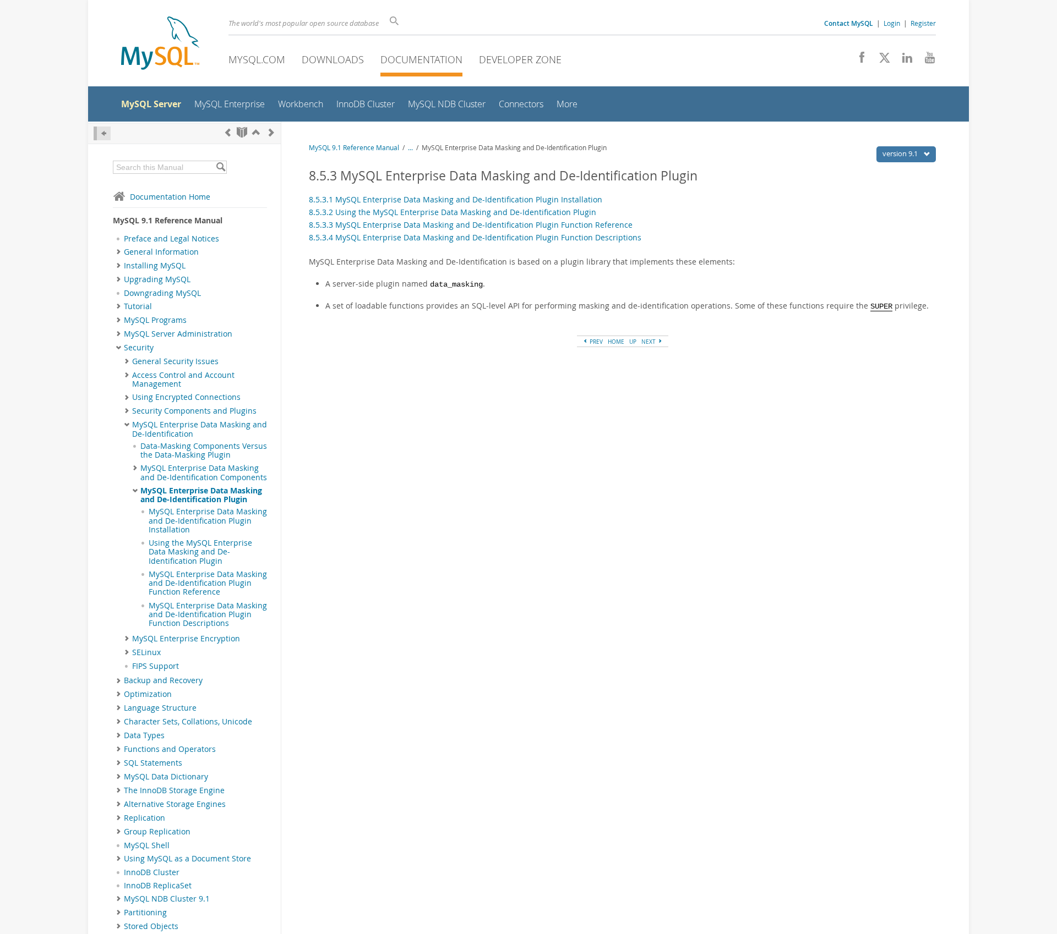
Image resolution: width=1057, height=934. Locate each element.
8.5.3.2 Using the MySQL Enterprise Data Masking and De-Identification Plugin (452, 212)
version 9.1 (900, 153)
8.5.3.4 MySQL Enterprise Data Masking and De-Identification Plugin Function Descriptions (475, 237)
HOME (616, 341)
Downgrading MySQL (162, 293)
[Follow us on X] (880, 60)
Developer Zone (520, 59)
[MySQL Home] (160, 44)
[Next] (271, 132)
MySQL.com (256, 59)
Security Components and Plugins (194, 411)
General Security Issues (175, 361)
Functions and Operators (170, 749)
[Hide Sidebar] (102, 133)
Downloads (333, 59)
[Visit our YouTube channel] (926, 60)
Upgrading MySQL (157, 279)
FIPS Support (155, 666)
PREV (595, 341)
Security (139, 348)
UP (632, 341)
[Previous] (228, 132)
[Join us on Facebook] (858, 60)
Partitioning (145, 912)
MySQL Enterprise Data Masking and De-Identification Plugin (201, 495)
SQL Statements (153, 763)
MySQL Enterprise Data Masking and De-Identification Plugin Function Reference (208, 583)
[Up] (256, 132)
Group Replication (157, 832)
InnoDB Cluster (151, 872)
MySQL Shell (147, 845)
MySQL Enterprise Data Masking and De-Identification (199, 429)
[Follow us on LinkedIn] (903, 60)
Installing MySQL (155, 266)
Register (923, 23)
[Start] (242, 132)
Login (892, 23)
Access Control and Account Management (183, 379)
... (410, 148)
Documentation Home (170, 196)
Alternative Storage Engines (175, 804)
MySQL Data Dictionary (166, 777)
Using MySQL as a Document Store (187, 859)
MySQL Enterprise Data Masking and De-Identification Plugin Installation (208, 521)
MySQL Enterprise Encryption (186, 639)
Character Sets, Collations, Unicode (188, 722)
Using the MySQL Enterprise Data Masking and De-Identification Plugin (200, 552)
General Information (161, 252)
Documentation (421, 59)
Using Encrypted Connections (186, 397)
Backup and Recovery (163, 680)
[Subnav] (119, 251)
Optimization (148, 694)
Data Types (144, 735)
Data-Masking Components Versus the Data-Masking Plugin (203, 450)
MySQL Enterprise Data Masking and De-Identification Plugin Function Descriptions (208, 615)
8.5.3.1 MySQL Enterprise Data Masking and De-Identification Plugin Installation (455, 199)
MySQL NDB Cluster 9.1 (167, 899)
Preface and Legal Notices (171, 239)
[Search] (220, 167)
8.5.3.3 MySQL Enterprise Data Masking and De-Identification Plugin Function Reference (471, 224)
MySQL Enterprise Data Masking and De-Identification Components (203, 472)
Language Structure (160, 708)
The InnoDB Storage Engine (174, 790)
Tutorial (138, 306)
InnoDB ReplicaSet (158, 886)
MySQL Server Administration (178, 334)
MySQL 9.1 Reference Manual (354, 148)
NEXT (649, 341)
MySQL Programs (155, 320)
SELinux (146, 652)
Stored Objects (151, 926)
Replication (144, 818)
